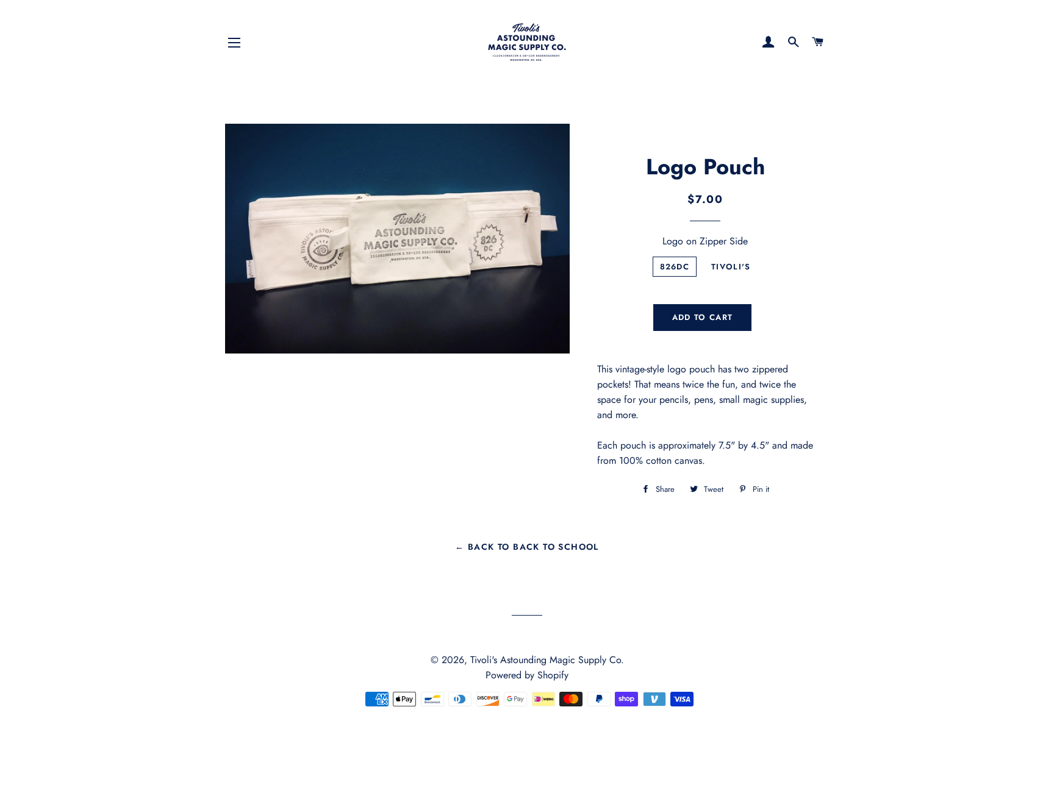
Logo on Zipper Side (705, 241)
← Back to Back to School (527, 547)
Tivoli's (730, 266)
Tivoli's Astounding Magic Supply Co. (547, 660)
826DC (675, 266)
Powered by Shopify (527, 675)
